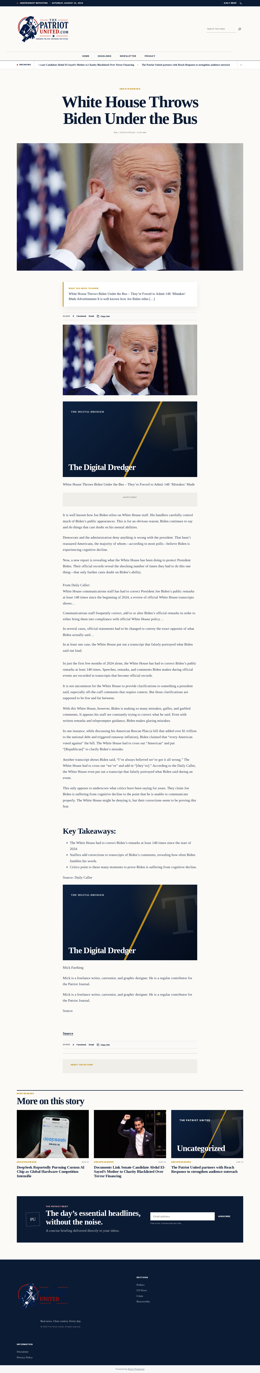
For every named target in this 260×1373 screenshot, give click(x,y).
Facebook (81, 316)
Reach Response (136, 1369)
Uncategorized (130, 89)
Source (68, 1033)
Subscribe (224, 1216)
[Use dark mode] (241, 3)
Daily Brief (230, 3)
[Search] (239, 29)
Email (91, 316)
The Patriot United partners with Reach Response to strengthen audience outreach (157, 64)
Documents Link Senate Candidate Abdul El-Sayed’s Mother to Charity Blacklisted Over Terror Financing (129, 1171)
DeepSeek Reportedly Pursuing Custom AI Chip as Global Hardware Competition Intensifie (50, 1171)
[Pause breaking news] (240, 65)
